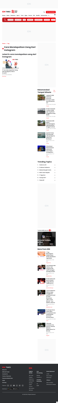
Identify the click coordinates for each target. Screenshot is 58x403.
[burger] (55, 14)
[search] (44, 12)
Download (4, 388)
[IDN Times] (10, 11)
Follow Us (4, 385)
